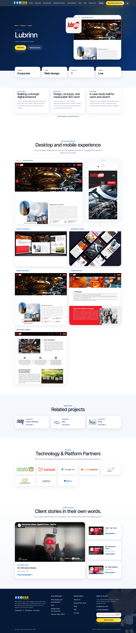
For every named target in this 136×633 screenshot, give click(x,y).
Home (30, 3)
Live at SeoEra (71, 3)
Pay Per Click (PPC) (58, 614)
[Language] (127, 3)
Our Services (47, 3)
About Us (38, 3)
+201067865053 (102, 610)
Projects (22, 25)
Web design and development (68, 116)
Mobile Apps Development (55, 610)
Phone (101, 3)
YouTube (36, 610)
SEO (52, 605)
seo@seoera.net (102, 606)
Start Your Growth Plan (115, 3)
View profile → (110, 533)
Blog (80, 3)
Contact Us (92, 3)
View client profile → (25, 575)
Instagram (28, 610)
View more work (35, 47)
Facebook (18, 610)
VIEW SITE (20, 47)
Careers (76, 613)
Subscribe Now (109, 620)
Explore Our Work (59, 3)
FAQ (85, 3)
